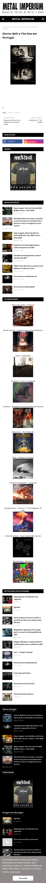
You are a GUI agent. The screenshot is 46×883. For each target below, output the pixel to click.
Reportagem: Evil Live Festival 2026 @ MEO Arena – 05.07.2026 (28, 209)
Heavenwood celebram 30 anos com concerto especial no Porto (28, 727)
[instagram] (34, 141)
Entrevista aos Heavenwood (25, 276)
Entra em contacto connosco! (26, 839)
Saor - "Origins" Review (23, 652)
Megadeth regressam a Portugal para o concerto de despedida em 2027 (27, 632)
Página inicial (6, 27)
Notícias (15, 27)
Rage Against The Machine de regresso (26, 598)
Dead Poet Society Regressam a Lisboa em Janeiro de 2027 (26, 246)
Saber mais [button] (15, 872)
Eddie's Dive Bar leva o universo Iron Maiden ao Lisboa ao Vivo (28, 267)
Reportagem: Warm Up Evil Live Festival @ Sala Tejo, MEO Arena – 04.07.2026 (27, 235)
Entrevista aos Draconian (24, 683)
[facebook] (12, 141)
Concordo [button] (23, 878)
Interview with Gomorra (23, 694)
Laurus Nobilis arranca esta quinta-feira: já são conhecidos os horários (28, 716)
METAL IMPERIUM (23, 19)
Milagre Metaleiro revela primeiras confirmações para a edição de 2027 (28, 643)
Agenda (10, 112)
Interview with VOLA (22, 673)
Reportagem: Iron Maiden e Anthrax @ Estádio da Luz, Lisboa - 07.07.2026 (28, 737)
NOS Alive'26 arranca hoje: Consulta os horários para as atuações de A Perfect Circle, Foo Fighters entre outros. (28, 222)
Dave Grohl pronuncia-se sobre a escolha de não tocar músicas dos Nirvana (27, 619)
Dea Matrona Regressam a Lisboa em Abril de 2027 (27, 256)
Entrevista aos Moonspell (24, 287)
